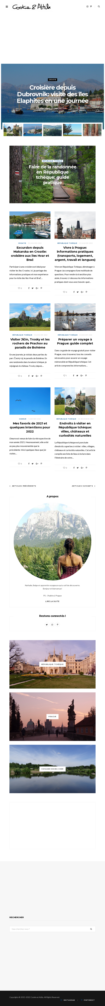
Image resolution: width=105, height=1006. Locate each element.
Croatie (22, 243)
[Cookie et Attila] (32, 6)
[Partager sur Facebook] (28, 288)
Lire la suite (52, 601)
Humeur (22, 419)
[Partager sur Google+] (37, 288)
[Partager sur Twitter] (32, 288)
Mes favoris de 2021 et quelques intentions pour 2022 (30, 427)
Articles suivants (82, 486)
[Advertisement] (52, 43)
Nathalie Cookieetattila (54, 108)
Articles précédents (24, 486)
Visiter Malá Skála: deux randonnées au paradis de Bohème (52, 94)
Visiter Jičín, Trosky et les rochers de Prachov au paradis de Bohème (30, 343)
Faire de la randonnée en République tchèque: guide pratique (52, 174)
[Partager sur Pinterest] (41, 288)
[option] (52, 96)
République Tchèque (52, 80)
